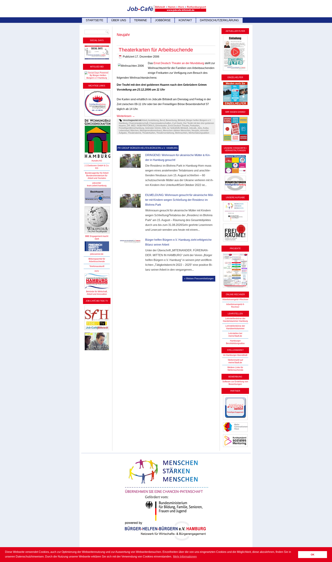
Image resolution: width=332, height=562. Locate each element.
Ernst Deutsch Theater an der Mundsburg (179, 63)
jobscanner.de (96, 254)
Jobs (199, 128)
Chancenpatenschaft (138, 123)
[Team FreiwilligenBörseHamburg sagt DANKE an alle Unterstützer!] (235, 141)
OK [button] (312, 554)
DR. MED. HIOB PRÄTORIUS (140, 125)
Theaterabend (134, 133)
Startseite (94, 20)
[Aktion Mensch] (235, 420)
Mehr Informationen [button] (185, 556)
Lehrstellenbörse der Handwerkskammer (235, 327)
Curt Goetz (177, 123)
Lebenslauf (124, 130)
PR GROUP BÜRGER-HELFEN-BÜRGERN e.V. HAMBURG (148, 148)
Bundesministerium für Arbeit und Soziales (96, 176)
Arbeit (144, 120)
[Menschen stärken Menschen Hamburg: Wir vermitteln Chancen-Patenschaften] (166, 543)
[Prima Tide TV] (97, 330)
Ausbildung (153, 120)
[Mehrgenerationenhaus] (235, 432)
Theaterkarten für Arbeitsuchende (156, 50)
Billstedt (181, 120)
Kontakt (185, 20)
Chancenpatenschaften (160, 123)
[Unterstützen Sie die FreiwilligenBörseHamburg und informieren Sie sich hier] (98, 116)
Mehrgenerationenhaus (151, 130)
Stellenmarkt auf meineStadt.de (235, 361)
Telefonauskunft (96, 266)
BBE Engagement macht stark (96, 237)
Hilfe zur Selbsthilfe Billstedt (175, 128)
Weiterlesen (126, 116)
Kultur (205, 128)
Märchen (134, 130)
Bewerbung (171, 120)
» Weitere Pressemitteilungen (199, 278)
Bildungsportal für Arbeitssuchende (97, 260)
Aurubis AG (96, 161)
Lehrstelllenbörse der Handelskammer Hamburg (235, 319)
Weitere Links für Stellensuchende (235, 368)
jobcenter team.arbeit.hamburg (97, 184)
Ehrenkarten (161, 125)
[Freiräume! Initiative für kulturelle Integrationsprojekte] (235, 242)
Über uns (118, 20)
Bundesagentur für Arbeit (96, 173)
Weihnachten (181, 133)
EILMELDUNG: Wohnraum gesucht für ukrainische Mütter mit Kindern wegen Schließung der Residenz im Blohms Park (179, 200)
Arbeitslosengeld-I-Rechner (235, 299)
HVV (97, 271)
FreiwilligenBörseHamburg (131, 128)
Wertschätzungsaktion (198, 133)
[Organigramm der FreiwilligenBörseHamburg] (235, 288)
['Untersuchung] (97, 251)
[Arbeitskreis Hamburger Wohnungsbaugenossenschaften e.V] (97, 158)
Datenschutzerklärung (219, 20)
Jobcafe (192, 128)
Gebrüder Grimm (153, 128)
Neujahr (195, 130)
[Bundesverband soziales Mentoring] (235, 447)
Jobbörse (163, 20)
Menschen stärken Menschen (177, 130)
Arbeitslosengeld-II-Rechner (235, 305)
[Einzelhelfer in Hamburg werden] (235, 105)
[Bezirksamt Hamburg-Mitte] (98, 204)
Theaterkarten (148, 133)
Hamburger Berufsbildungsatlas (235, 342)
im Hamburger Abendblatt (235, 355)
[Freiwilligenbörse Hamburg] (97, 289)
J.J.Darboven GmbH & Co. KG (96, 166)
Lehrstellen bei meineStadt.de (235, 334)
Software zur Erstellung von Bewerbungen (235, 382)
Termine (140, 20)
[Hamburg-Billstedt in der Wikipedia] (97, 233)
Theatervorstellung (165, 133)
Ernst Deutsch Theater (178, 125)
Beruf (162, 120)
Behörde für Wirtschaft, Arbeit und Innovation (96, 292)
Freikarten (194, 125)
